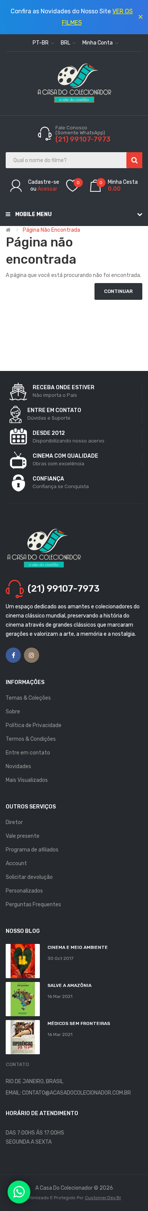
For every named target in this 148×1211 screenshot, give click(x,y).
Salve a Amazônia (69, 985)
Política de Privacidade (33, 725)
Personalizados (24, 891)
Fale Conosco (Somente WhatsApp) (80, 130)
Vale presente (22, 836)
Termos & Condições (31, 739)
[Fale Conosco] (19, 1192)
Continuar (118, 291)
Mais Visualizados (27, 780)
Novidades (18, 766)
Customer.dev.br (103, 1197)
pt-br (41, 43)
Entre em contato (28, 753)
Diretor (14, 822)
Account (16, 863)
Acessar (47, 189)
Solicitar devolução (29, 877)
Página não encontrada (51, 230)
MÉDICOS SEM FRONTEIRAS (78, 1023)
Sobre (13, 711)
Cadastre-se (43, 182)
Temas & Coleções (28, 698)
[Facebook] (13, 655)
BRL (66, 43)
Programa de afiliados (32, 850)
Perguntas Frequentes (33, 904)
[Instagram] (31, 655)
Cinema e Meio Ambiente (77, 947)
